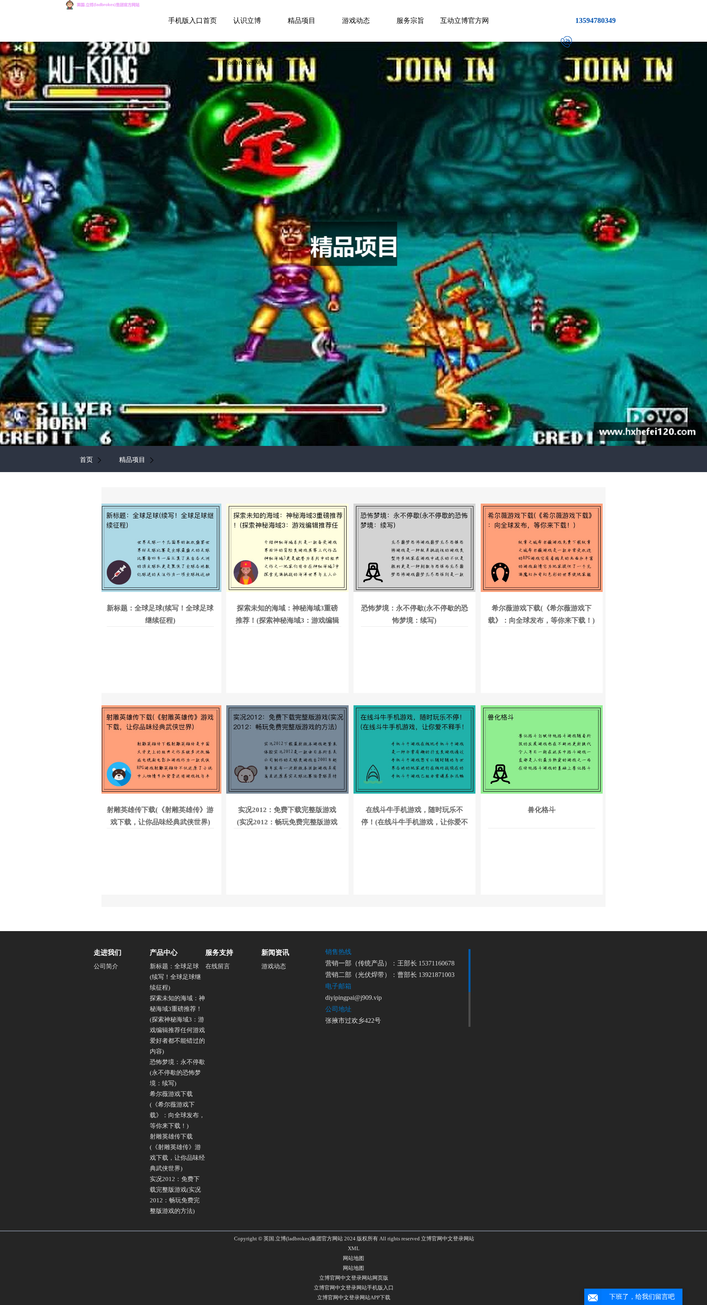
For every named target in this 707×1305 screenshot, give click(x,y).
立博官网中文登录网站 (447, 1238)
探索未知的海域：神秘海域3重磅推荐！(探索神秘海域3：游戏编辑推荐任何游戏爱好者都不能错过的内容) (177, 1025)
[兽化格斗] (542, 749)
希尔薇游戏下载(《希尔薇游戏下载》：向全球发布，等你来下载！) (177, 1110)
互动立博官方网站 (464, 41)
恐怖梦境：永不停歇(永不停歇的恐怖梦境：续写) (177, 1073)
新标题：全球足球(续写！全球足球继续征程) (175, 977)
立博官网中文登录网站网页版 (353, 1278)
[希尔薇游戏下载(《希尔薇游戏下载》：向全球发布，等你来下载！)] (542, 547)
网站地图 (353, 1258)
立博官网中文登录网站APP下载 (353, 1297)
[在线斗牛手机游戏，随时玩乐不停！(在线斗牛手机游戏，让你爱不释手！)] (414, 749)
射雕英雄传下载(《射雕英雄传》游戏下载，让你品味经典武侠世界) (177, 1152)
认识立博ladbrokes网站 (247, 41)
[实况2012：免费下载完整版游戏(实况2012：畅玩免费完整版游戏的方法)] (287, 749)
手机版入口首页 (192, 21)
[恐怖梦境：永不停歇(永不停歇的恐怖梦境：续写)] (414, 547)
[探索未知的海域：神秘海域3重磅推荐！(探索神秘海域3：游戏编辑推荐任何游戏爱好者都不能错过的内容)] (287, 547)
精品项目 (301, 21)
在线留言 (217, 966)
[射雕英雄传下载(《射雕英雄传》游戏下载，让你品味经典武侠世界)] (160, 749)
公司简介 (106, 966)
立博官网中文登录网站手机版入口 (354, 1288)
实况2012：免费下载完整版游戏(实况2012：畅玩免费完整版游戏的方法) (175, 1195)
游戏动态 (356, 21)
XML (354, 1248)
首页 (86, 459)
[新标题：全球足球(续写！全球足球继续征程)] (160, 547)
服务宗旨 (410, 21)
